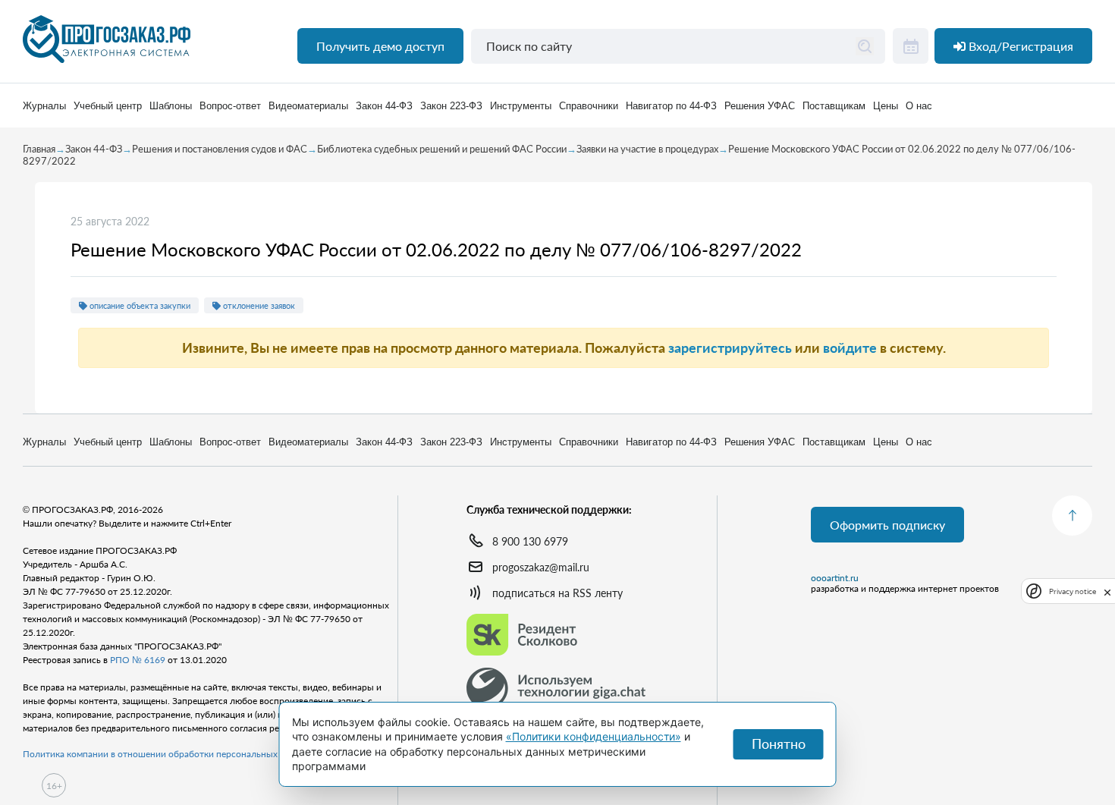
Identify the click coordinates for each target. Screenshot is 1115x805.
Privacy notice (1072, 590)
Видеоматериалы (308, 106)
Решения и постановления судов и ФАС (219, 149)
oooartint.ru (835, 578)
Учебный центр (108, 106)
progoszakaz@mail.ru (540, 567)
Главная (39, 149)
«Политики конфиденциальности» (593, 736)
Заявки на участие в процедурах (647, 149)
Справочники (588, 106)
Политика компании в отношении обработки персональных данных (167, 753)
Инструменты (520, 106)
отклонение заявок (258, 305)
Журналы (44, 106)
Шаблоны (170, 106)
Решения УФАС (759, 106)
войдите (850, 347)
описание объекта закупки (138, 305)
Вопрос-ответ (230, 106)
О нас (919, 106)
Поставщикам (833, 106)
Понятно (779, 743)
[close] (1107, 591)
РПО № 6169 (137, 659)
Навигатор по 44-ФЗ (671, 106)
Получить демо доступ (380, 46)
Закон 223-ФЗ (451, 106)
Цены (885, 106)
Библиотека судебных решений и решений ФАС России (442, 149)
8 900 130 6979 (530, 541)
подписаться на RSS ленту (557, 592)
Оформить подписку (887, 524)
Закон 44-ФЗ (384, 106)
